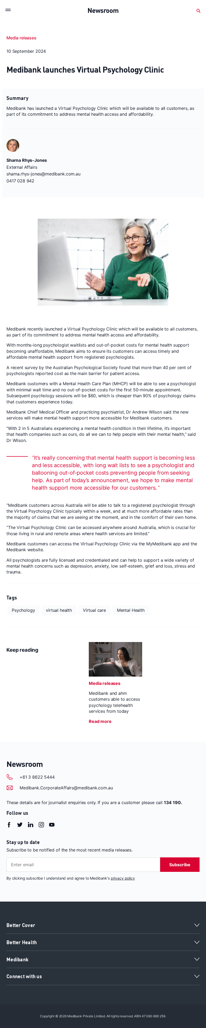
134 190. (173, 802)
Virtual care (94, 610)
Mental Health (131, 610)
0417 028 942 (20, 180)
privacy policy (123, 878)
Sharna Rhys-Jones (26, 160)
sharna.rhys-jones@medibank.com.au (43, 174)
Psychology (23, 610)
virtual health (59, 610)
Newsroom (24, 764)
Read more (100, 721)
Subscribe (179, 864)
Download (22, 308)
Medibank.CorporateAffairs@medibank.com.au (66, 787)
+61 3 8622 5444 (37, 777)
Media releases (21, 37)
